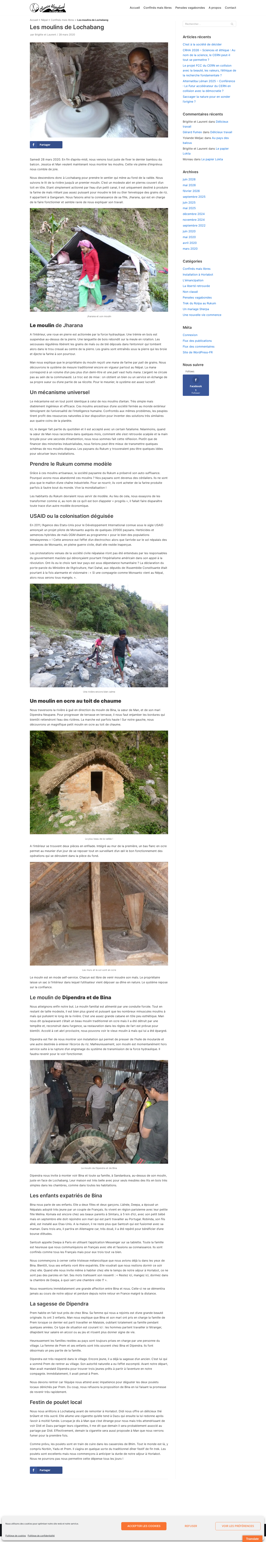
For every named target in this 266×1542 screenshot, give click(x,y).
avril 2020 (190, 243)
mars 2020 (190, 248)
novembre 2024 (194, 219)
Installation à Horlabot (198, 274)
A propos (215, 7)
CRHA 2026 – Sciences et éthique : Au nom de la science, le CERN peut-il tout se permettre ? (209, 55)
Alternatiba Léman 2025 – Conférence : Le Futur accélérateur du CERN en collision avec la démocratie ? (209, 86)
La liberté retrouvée (196, 286)
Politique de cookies (15, 1535)
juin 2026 (189, 179)
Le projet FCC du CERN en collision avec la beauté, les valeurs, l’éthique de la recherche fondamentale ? (209, 70)
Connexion (190, 335)
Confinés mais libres (157, 7)
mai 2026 (189, 185)
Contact (230, 7)
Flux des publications (197, 340)
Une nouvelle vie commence (202, 315)
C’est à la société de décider (202, 44)
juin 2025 (189, 202)
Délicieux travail (221, 132)
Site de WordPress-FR (198, 352)
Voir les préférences (238, 1526)
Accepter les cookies (144, 1526)
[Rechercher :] (209, 24)
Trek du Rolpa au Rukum (199, 303)
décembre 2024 (194, 214)
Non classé (190, 291)
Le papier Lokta (212, 159)
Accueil (135, 7)
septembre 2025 (194, 196)
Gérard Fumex (192, 132)
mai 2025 (189, 208)
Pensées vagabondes (190, 7)
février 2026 (191, 191)
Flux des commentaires (198, 346)
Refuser (191, 1526)
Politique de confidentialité (41, 1535)
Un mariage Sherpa (196, 309)
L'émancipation (193, 280)
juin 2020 (189, 231)
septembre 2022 (194, 225)
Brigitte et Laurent (45, 34)
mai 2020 (189, 237)
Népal (44, 19)
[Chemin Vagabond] (48, 7)
